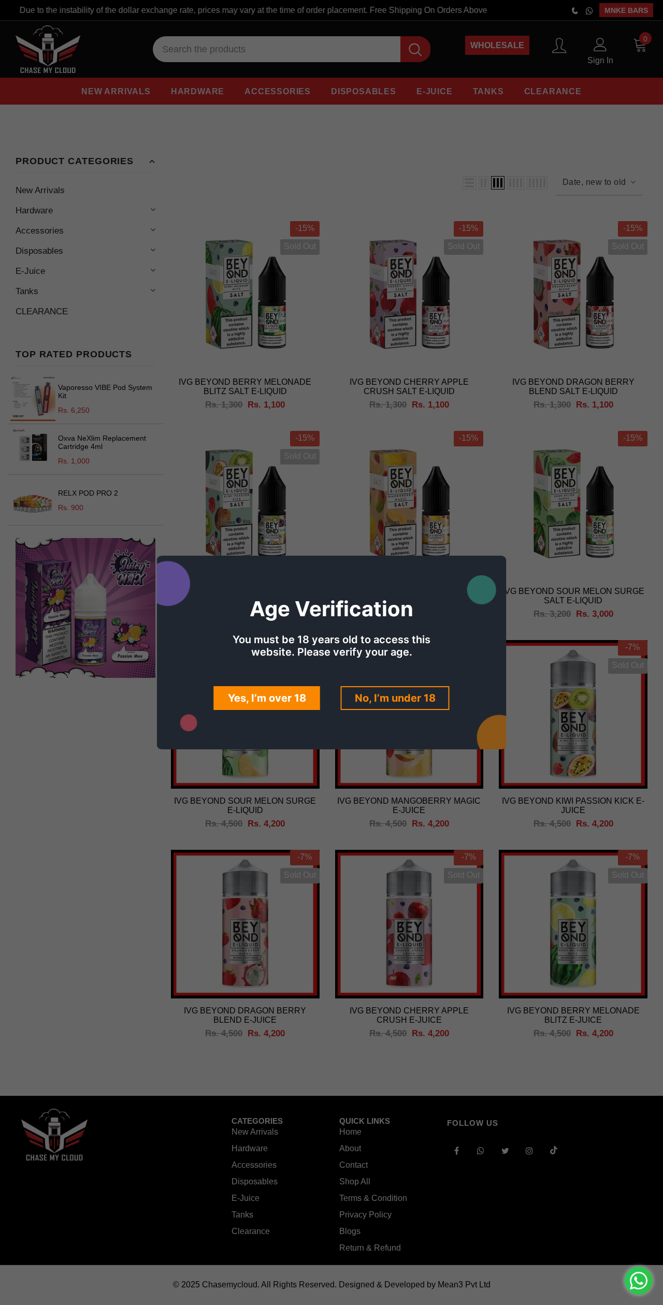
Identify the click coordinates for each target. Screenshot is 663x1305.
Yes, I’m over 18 (267, 698)
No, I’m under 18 (395, 698)
